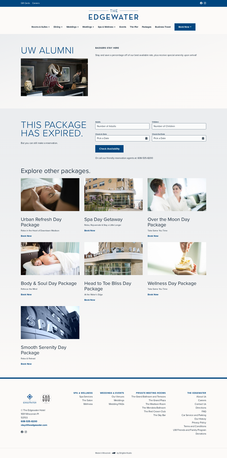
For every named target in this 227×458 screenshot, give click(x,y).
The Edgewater (196, 393)
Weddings (119, 400)
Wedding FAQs (116, 404)
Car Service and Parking (194, 415)
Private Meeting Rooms (151, 393)
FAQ (204, 411)
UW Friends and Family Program (189, 430)
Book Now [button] (184, 26)
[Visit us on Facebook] (201, 3)
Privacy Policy (199, 422)
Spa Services (85, 396)
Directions (201, 407)
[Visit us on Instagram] (205, 3)
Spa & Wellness (83, 393)
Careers (36, 3)
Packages (146, 26)
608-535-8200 (29, 421)
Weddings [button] (71, 26)
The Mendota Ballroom (154, 407)
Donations (201, 433)
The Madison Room (156, 404)
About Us (201, 396)
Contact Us (200, 404)
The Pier (134, 26)
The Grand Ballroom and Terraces (148, 396)
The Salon (87, 400)
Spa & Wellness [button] (105, 26)
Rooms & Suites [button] (40, 26)
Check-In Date (101, 134)
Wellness (88, 404)
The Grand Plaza (157, 400)
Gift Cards (25, 3)
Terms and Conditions (195, 426)
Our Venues (118, 396)
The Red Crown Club (155, 411)
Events (122, 26)
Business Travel (163, 26)
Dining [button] (57, 26)
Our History (200, 418)
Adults (97, 122)
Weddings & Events (112, 393)
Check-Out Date (158, 134)
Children (155, 122)
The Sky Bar (159, 415)
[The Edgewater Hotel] (113, 14)
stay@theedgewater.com (34, 425)
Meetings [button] (87, 26)
